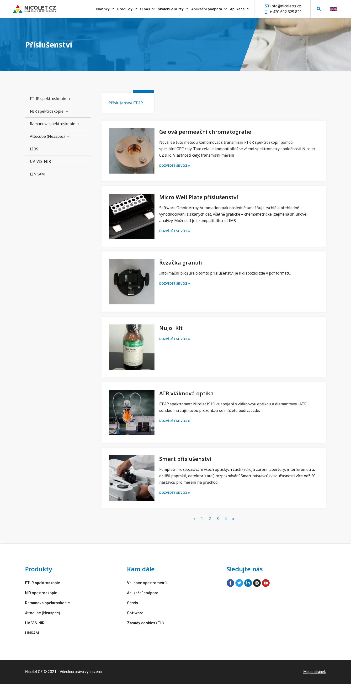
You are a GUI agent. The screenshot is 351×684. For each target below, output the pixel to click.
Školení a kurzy (170, 9)
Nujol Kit (171, 328)
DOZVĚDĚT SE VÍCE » (174, 165)
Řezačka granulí (180, 262)
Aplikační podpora (206, 9)
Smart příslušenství (185, 458)
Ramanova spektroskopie (52, 123)
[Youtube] (266, 583)
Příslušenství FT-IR (126, 103)
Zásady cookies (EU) (145, 623)
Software (135, 613)
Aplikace (237, 9)
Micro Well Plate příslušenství (198, 197)
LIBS (34, 149)
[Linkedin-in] (248, 583)
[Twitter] (239, 583)
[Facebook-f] (230, 583)
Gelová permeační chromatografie (205, 131)
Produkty (124, 9)
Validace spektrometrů (147, 583)
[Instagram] (257, 583)
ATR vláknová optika (186, 393)
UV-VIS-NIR (40, 161)
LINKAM (37, 174)
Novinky (102, 9)
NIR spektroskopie (47, 111)
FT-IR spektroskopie (48, 98)
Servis (132, 603)
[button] (318, 8)
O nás (145, 9)
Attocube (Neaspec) (47, 136)
